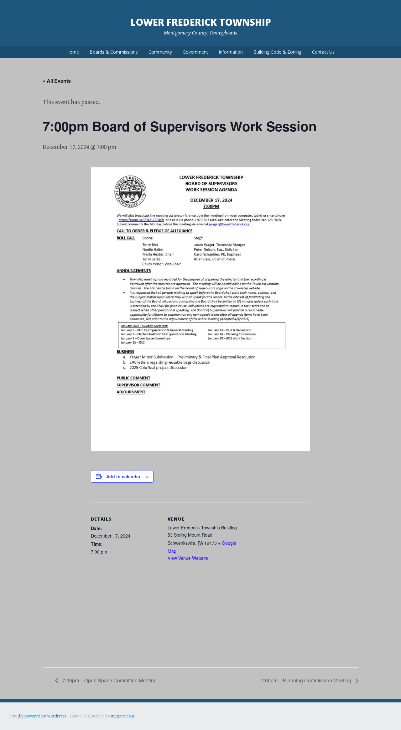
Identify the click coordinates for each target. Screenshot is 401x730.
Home (72, 52)
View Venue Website (188, 558)
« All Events (57, 80)
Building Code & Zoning (277, 52)
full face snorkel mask (71, 724)
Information (231, 52)
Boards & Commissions (114, 52)
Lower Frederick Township (200, 22)
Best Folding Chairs (110, 724)
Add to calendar (123, 476)
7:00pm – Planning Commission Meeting (306, 680)
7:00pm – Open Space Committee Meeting (109, 680)
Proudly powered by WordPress (38, 716)
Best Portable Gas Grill (30, 724)
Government (195, 52)
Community (160, 52)
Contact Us (323, 52)
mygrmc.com (122, 716)
